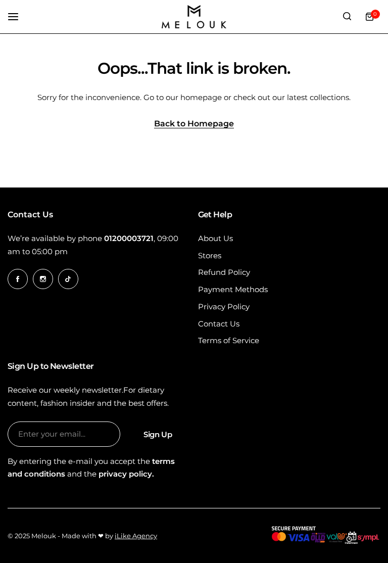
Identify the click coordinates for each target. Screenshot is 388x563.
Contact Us (218, 324)
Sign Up (157, 434)
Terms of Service (228, 340)
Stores (209, 255)
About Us (215, 238)
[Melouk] (194, 16)
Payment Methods (233, 289)
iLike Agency (136, 536)
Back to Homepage (194, 124)
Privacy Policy (224, 306)
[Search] (347, 17)
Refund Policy (224, 272)
